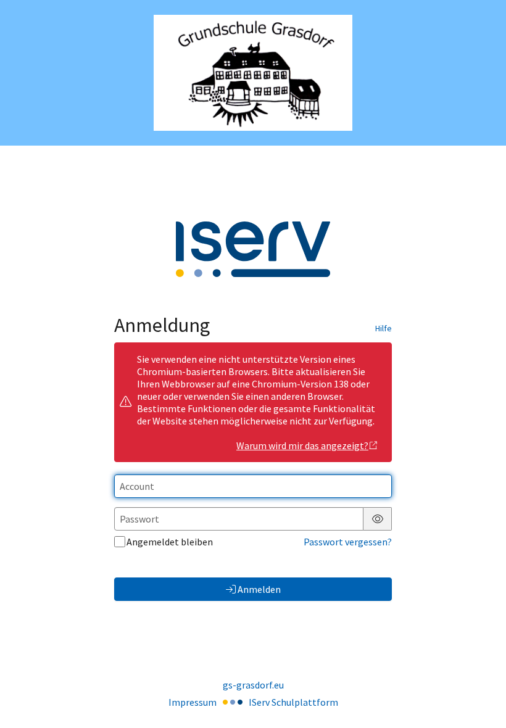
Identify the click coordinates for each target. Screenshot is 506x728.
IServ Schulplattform (293, 702)
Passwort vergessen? (348, 542)
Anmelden (259, 589)
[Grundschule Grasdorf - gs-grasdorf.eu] (253, 73)
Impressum (192, 702)
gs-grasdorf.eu (253, 685)
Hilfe (383, 328)
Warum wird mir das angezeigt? (302, 445)
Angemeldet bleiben (169, 542)
